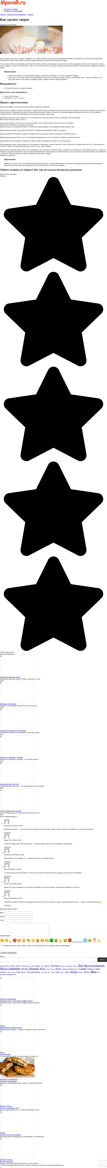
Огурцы (48, 969)
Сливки (97, 969)
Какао (42, 966)
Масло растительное (94, 965)
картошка (3, 974)
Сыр (18, 972)
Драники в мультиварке (8, 1081)
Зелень (32, 966)
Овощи (2, 1026)
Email (2, 916)
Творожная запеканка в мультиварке (13, 730)
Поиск (2, 956)
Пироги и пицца (6, 1106)
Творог (23, 972)
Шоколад (80, 972)
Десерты (3, 25)
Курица (75, 966)
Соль (9, 972)
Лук (80, 965)
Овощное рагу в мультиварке (10, 1135)
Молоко (24, 969)
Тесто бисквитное (33, 972)
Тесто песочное (45, 972)
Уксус (62, 972)
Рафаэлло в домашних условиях (11, 757)
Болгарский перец (4, 966)
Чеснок (73, 972)
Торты (2, 1052)
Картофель (55, 966)
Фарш (67, 972)
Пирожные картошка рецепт (10, 677)
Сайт (2, 920)
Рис (77, 969)
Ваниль (12, 966)
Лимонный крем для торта (9, 784)
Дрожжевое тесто (25, 966)
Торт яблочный (5, 1054)
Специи (13, 972)
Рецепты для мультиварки (13, 11)
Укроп (57, 972)
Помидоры (72, 969)
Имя (2, 912)
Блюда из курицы (6, 1159)
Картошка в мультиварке (9, 1079)
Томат (52, 972)
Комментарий (5, 936)
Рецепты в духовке (11, 9)
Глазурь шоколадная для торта (10, 811)
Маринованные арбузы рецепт (11, 1027)
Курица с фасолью (6, 1161)
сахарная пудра (11, 974)
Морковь (34, 968)
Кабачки (37, 966)
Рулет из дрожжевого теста (9, 1108)
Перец (58, 969)
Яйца (93, 971)
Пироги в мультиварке (8, 999)
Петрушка (64, 969)
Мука (42, 968)
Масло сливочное (10, 968)
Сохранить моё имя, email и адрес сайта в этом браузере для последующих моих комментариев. (37, 945)
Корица (62, 966)
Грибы (18, 966)
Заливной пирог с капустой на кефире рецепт (16, 1001)
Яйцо (98, 972)
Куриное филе (68, 966)
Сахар (82, 968)
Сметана (3, 972)
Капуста (47, 966)
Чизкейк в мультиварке (8, 704)
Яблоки (86, 972)
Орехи (53, 969)
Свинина (90, 969)
